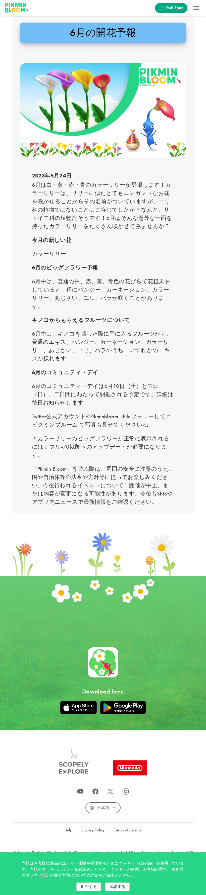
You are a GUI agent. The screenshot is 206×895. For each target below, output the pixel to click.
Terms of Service (128, 830)
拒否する (89, 886)
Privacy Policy (93, 830)
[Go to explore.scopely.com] (74, 761)
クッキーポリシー (58, 869)
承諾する (117, 886)
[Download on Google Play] (123, 707)
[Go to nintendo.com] (130, 767)
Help (68, 830)
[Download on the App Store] (78, 707)
